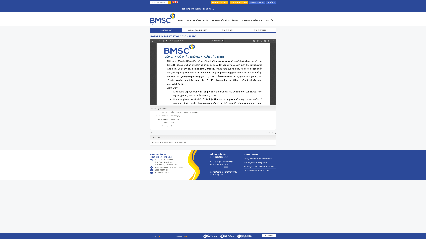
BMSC (180, 21)
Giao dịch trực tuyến (239, 2)
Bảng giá (212, 236)
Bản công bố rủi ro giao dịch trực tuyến (259, 166)
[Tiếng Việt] (173, 2)
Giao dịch (229, 236)
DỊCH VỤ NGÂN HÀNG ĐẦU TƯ (224, 20)
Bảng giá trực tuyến (219, 2)
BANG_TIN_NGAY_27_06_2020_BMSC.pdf (170, 142)
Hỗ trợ (272, 2)
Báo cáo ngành (228, 30)
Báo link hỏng (271, 133)
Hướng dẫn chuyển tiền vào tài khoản (258, 158)
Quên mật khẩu (258, 2)
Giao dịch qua (246, 236)
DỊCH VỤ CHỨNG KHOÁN (197, 21)
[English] (176, 2)
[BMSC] (162, 19)
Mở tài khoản (268, 235)
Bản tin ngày (166, 30)
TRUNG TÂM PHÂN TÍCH (251, 21)
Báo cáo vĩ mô (260, 30)
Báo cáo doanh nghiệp (197, 30)
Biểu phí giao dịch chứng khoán (255, 162)
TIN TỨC (269, 20)
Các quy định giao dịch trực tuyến (256, 170)
